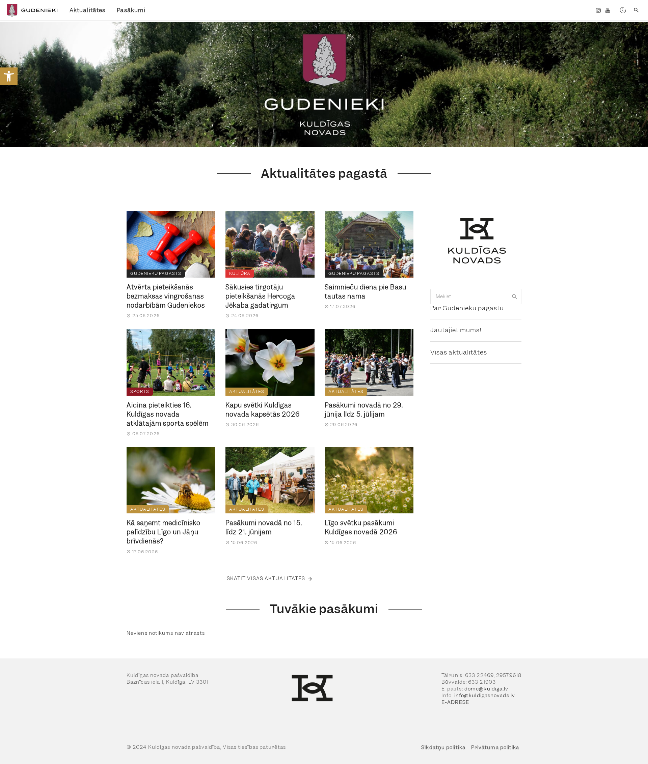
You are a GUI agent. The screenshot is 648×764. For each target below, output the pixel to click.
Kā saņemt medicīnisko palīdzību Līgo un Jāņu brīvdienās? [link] (163, 532)
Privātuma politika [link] (495, 747)
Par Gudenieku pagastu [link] (467, 308)
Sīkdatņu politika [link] (443, 747)
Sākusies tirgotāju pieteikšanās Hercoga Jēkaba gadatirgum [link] (260, 296)
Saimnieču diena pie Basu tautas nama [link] (365, 292)
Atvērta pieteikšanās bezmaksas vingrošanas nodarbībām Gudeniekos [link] (166, 296)
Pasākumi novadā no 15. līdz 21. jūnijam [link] (263, 527)
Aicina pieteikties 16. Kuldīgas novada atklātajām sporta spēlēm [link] (168, 414)
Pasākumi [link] (131, 10)
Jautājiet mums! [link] (456, 330)
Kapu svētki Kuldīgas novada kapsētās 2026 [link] (262, 410)
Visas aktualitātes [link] (458, 352)
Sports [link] (139, 391)
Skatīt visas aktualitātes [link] (266, 578)
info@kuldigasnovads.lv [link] (484, 695)
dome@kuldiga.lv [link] (486, 688)
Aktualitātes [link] (87, 10)
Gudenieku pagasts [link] (155, 273)
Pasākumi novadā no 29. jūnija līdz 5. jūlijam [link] (364, 410)
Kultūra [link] (239, 273)
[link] (9, 76)
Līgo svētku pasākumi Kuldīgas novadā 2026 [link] (361, 527)
